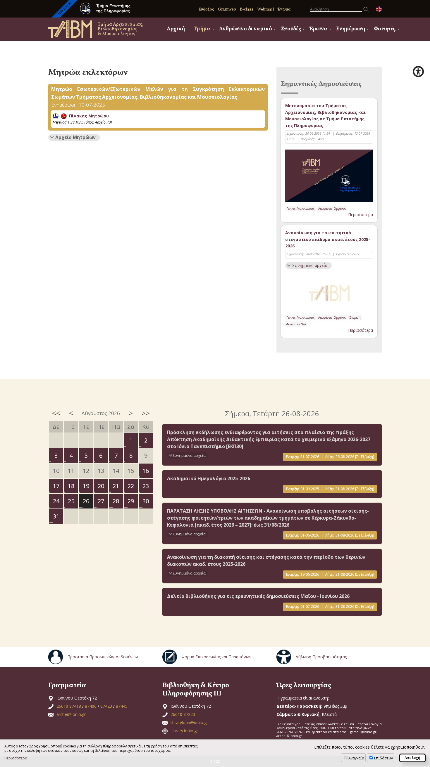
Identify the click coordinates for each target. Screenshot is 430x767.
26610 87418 (68, 706)
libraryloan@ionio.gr (189, 722)
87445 (122, 706)
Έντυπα (284, 9)
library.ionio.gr (185, 730)
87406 (91, 706)
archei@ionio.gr (71, 714)
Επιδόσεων (383, 758)
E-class (246, 9)
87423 (106, 706)
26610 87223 (183, 714)
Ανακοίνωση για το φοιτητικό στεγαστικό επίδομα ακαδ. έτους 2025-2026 (327, 239)
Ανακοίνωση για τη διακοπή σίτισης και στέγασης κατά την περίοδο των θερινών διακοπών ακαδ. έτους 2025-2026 (266, 560)
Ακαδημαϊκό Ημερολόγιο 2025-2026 (208, 478)
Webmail (265, 9)
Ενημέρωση (350, 29)
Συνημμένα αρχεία (309, 265)
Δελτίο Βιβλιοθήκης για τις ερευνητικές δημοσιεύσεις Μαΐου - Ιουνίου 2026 (258, 596)
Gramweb (227, 9)
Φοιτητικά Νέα (296, 324)
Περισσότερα (360, 214)
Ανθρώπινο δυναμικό (245, 29)
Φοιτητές (384, 29)
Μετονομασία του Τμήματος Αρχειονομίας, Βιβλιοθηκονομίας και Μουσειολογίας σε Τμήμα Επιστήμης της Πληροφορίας (325, 115)
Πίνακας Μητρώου (88, 116)
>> (146, 413)
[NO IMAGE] (329, 292)
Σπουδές (291, 29)
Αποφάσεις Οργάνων (332, 208)
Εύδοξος (206, 9)
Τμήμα (202, 29)
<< (56, 413)
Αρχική (176, 29)
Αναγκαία (356, 758)
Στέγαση (355, 317)
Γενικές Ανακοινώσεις (300, 208)
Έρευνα (318, 29)
